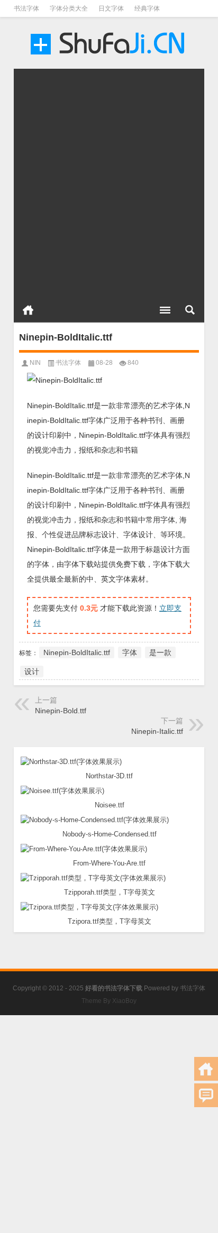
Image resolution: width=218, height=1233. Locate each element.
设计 (31, 671)
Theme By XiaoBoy (109, 1001)
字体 (129, 652)
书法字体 (26, 8)
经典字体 (147, 8)
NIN (35, 362)
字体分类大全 (69, 8)
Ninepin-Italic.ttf (157, 731)
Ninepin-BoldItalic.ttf (76, 652)
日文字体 (111, 8)
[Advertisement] (109, 178)
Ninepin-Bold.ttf (60, 710)
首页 (28, 310)
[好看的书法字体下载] (109, 43)
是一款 (160, 652)
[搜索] (190, 310)
